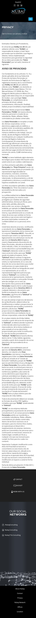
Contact (18, 479)
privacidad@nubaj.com (25, 249)
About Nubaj (19, 589)
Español (18, 2)
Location (20, 612)
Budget (19, 485)
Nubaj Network (19, 602)
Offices (19, 607)
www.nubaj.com (16, 96)
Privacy (20, 598)
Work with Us (18, 492)
